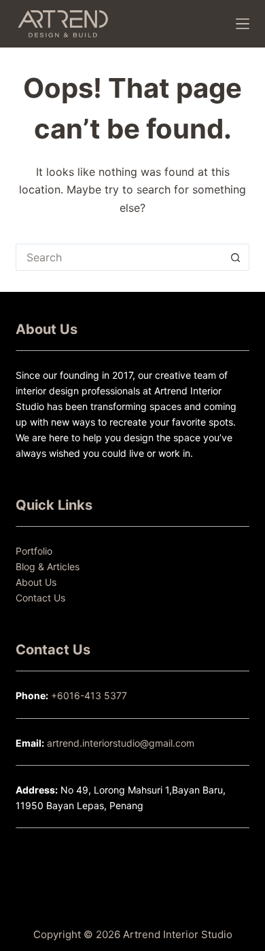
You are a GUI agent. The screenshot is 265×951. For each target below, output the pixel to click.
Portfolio (34, 551)
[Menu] (242, 24)
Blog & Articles (48, 566)
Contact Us (40, 597)
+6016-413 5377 (89, 695)
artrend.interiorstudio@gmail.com (119, 743)
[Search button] (235, 257)
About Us (36, 582)
